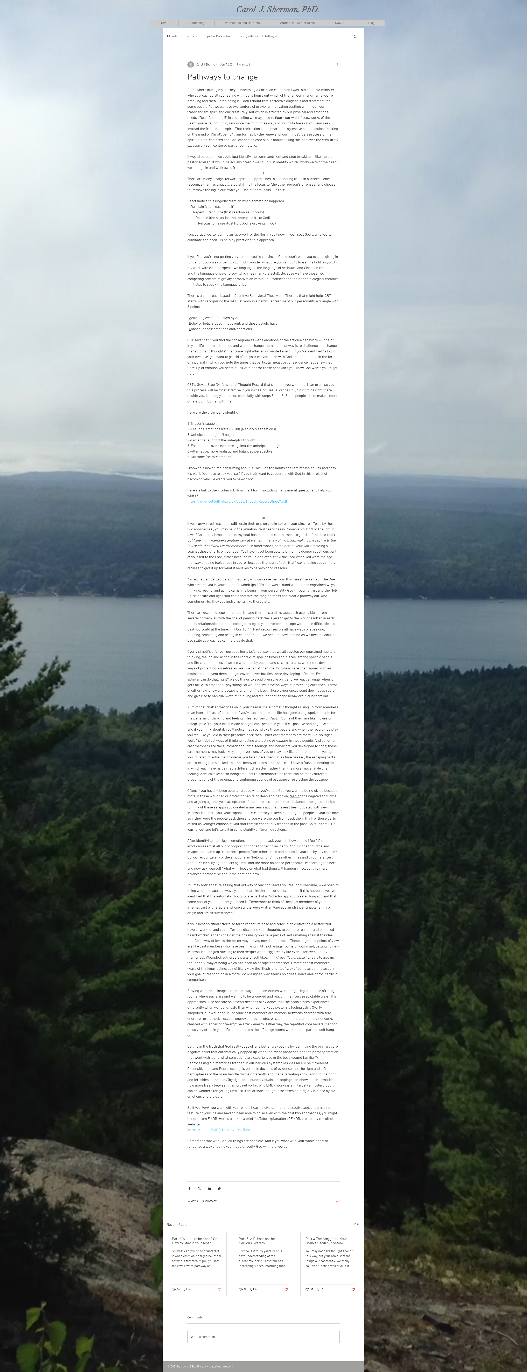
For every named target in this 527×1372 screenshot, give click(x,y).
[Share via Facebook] (189, 1188)
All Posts (172, 36)
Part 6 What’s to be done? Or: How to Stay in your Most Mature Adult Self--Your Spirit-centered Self (196, 1241)
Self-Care (191, 36)
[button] (196, 23)
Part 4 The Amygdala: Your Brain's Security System (326, 1241)
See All (356, 1224)
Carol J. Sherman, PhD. (278, 9)
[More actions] (337, 64)
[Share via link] (220, 1188)
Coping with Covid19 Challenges (258, 36)
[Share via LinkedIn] (209, 1188)
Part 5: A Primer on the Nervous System (257, 1241)
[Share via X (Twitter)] (199, 1188)
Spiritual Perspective (218, 36)
